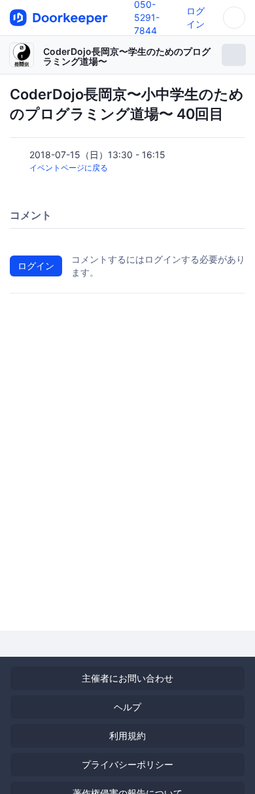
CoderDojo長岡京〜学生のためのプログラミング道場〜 (127, 56)
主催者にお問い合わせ (127, 678)
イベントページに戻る (68, 168)
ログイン (36, 265)
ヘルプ (127, 706)
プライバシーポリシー (127, 764)
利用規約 (127, 735)
